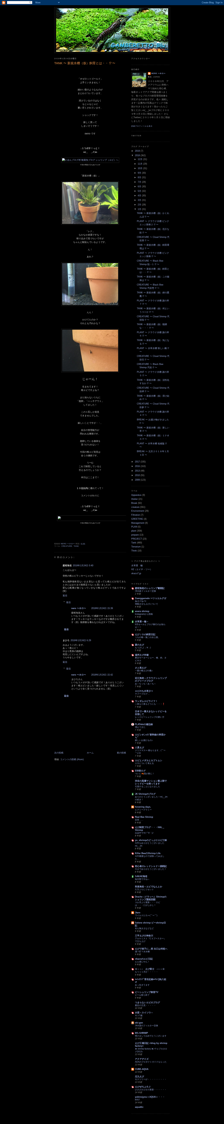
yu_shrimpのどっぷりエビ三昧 (151, 840)
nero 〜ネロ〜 (78, 608)
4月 (140, 195)
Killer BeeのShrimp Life (147, 853)
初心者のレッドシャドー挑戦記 (151, 866)
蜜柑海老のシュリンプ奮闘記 (149, 588)
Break (134, 503)
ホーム (90, 752)
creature (66, 546)
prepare (135, 534)
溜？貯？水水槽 (142, 951)
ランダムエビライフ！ (146, 701)
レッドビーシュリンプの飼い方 (149, 717)
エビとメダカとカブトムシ (148, 760)
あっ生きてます (142, 985)
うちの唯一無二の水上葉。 (147, 637)
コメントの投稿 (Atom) (72, 759)
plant (133, 530)
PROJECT (136, 538)
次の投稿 (58, 752)
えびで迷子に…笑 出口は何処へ (151, 948)
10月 (140, 168)
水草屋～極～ (142, 621)
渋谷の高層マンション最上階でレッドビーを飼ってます (151, 782)
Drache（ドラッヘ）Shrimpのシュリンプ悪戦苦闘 (150, 898)
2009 (138, 479)
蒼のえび (139, 644)
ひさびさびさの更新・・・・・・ (150, 1089)
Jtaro (137, 912)
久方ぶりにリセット (144, 889)
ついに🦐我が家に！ (144, 773)
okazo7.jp (136, 573)
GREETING (137, 519)
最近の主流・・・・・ (145, 1005)
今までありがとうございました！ (150, 869)
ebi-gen (139, 1022)
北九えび (139, 1076)
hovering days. (143, 807)
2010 (138, 475)
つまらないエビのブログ (147, 1002)
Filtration (135, 515)
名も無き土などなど (144, 928)
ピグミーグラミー (143, 809)
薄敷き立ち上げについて (146, 604)
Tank (76, 546)
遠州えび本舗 (142, 655)
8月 (140, 177)
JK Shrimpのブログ (145, 794)
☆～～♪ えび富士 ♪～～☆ (150, 969)
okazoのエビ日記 (144, 959)
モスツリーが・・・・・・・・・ (150, 1079)
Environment (137, 511)
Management (137, 523)
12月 (140, 159)
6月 (140, 186)
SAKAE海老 (141, 876)
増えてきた (140, 727)
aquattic (139, 1107)
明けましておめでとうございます (150, 1036)
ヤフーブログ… (142, 694)
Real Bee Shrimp (144, 817)
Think (134, 550)
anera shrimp (142, 611)
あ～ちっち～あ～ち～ (145, 683)
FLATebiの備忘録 (144, 724)
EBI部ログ (140, 770)
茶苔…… (139, 820)
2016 (138, 466)
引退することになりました (147, 786)
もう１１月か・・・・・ (146, 972)
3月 (140, 200)
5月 (140, 191)
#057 (137, 1100)
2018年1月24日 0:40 (83, 565)
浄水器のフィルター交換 (146, 1025)
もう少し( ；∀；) (143, 647)
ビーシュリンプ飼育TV (146, 992)
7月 (140, 182)
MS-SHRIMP (141, 1033)
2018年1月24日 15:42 (102, 674)
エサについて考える (144, 763)
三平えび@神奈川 (144, 935)
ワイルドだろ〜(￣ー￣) (146, 915)
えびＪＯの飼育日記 (145, 634)
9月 (140, 173)
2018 (138, 155)
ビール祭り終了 (142, 995)
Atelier (134, 499)
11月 (140, 163)
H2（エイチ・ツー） (141, 569)
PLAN (134, 526)
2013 (138, 470)
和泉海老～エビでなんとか (148, 886)
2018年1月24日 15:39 (102, 608)
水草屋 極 (137, 565)
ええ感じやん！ (142, 961)
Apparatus (136, 495)
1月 (140, 209)
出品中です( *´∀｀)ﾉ (144, 833)
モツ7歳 (138, 1015)
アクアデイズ (142, 1059)
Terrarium (136, 546)
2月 (140, 204)
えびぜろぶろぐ (143, 1086)
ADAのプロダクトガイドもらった (151, 1062)
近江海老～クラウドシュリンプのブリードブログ (151, 679)
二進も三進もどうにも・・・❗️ (150, 704)
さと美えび (140, 667)
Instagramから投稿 (144, 614)
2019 (138, 151)
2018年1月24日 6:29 (81, 640)
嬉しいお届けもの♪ (144, 740)
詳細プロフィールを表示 (141, 126)
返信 (65, 595)
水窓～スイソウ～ (144, 1012)
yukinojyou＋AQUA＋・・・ (150, 1097)
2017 (138, 461)
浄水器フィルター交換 (145, 591)
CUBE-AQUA (141, 1069)
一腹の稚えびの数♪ (144, 670)
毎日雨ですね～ (142, 879)
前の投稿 (121, 752)
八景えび (139, 747)
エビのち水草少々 (144, 691)
